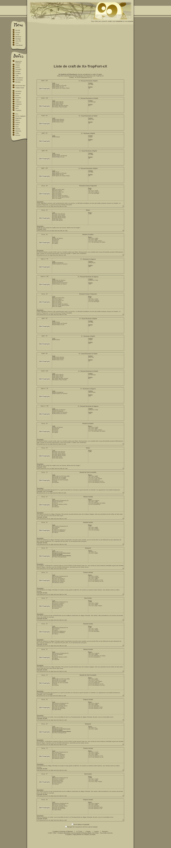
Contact (96, 831)
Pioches (17, 135)
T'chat (17, 34)
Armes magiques (20, 116)
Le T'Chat (79, 831)
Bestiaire (18, 82)
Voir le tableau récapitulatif (81, 824)
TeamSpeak (19, 45)
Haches (17, 129)
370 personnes (41, 620)
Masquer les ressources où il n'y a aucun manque (82, 827)
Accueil (17, 30)
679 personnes (41, 206)
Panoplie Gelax (41, 229)
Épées (17, 124)
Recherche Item (20, 85)
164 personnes (41, 594)
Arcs (16, 114)
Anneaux (18, 93)
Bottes (17, 95)
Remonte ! (105, 831)
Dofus (17, 106)
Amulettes (18, 91)
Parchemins (19, 80)
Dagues (17, 122)
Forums (17, 32)
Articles (17, 65)
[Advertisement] (80, 44)
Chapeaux (18, 104)
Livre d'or (18, 41)
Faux (17, 126)
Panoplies (18, 69)
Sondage (18, 39)
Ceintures (18, 102)
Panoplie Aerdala (42, 517)
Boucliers (18, 97)
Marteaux (18, 131)
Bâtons (17, 120)
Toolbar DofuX (19, 87)
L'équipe (88, 831)
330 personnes (41, 544)
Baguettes (18, 118)
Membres (18, 36)
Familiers (18, 73)
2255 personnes (42, 230)
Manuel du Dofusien (18, 62)
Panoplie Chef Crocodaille (45, 491)
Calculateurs (19, 77)
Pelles (17, 133)
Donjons (17, 71)
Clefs (17, 75)
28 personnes (41, 255)
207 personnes (41, 518)
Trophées (18, 110)
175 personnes (41, 720)
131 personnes (41, 568)
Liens (17, 43)
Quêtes (17, 67)
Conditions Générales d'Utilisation (63, 831)
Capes (17, 100)
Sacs (17, 108)
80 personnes (41, 493)
